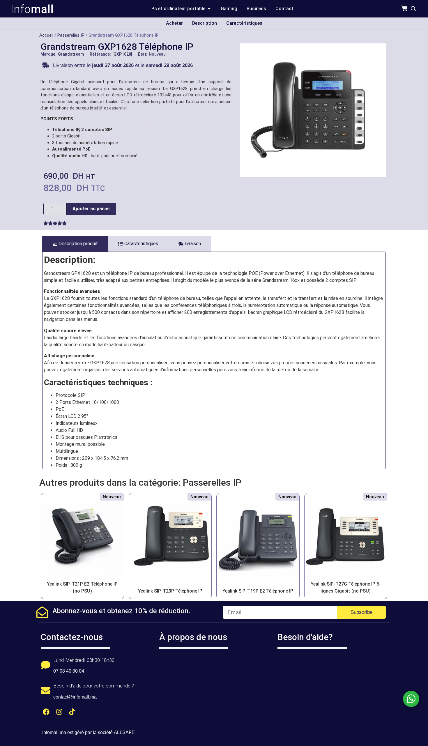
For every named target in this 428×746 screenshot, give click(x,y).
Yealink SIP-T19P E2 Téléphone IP (257, 591)
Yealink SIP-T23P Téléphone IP (170, 591)
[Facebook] (46, 711)
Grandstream (71, 54)
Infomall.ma (54, 732)
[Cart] (404, 8)
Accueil (46, 35)
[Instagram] (59, 711)
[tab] (75, 244)
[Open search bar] (413, 8)
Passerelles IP (70, 35)
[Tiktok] (72, 711)
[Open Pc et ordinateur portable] (209, 8)
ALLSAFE (124, 732)
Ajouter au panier (91, 208)
